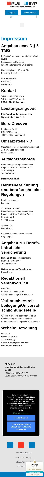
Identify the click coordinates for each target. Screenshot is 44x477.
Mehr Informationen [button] (21, 413)
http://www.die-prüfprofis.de (13, 117)
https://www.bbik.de (10, 179)
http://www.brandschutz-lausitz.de (17, 114)
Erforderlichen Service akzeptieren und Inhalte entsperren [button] (21, 426)
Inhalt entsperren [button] (21, 418)
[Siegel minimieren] (42, 463)
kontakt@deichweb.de (18, 342)
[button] (22, 25)
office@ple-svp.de (16, 102)
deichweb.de (14, 345)
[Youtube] (21, 445)
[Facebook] (10, 445)
